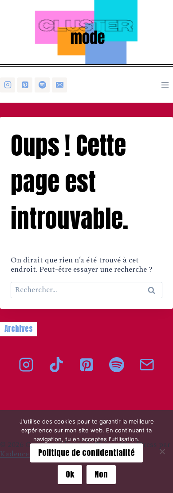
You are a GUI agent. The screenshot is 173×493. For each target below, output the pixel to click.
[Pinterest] (24, 84)
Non (101, 474)
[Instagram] (7, 84)
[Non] (161, 451)
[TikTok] (56, 365)
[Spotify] (42, 84)
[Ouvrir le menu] (165, 85)
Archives (18, 329)
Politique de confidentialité (86, 452)
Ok (70, 474)
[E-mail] (59, 84)
